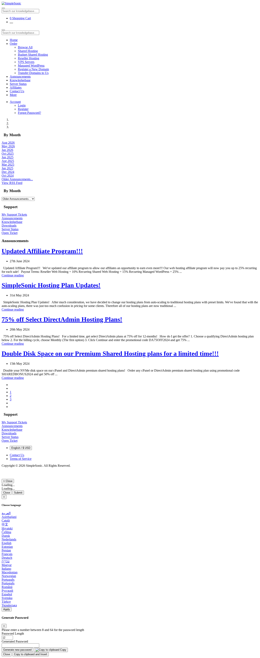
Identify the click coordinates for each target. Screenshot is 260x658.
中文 (5, 524)
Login (22, 105)
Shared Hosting (28, 51)
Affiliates (16, 87)
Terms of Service (20, 458)
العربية (6, 513)
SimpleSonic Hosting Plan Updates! (51, 285)
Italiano (6, 568)
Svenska (7, 598)
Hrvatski (7, 528)
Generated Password (15, 641)
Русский (7, 590)
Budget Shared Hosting (33, 54)
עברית (6, 561)
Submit (18, 492)
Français (7, 554)
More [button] (13, 95)
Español (7, 594)
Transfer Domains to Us (33, 73)
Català (6, 520)
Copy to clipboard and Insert (30, 654)
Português (8, 579)
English (6, 543)
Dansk (6, 535)
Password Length (13, 633)
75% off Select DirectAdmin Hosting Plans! (62, 319)
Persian (6, 550)
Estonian (7, 546)
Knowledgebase (20, 80)
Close (6, 492)
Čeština (6, 532)
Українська (9, 605)
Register (23, 109)
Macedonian (9, 572)
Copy (62, 649)
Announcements (20, 76)
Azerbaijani (9, 517)
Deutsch (7, 557)
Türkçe (6, 601)
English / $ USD (20, 447)
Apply (6, 609)
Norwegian (9, 576)
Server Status (18, 84)
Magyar (7, 565)
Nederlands (9, 539)
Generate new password (17, 649)
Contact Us (17, 91)
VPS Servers (26, 62)
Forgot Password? (29, 112)
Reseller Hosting (28, 58)
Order (13, 43)
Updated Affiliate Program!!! (42, 251)
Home (14, 40)
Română (7, 587)
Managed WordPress (31, 65)
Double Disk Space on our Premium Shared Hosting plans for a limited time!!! (110, 353)
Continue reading (13, 275)
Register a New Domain (33, 69)
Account (15, 101)
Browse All (25, 47)
